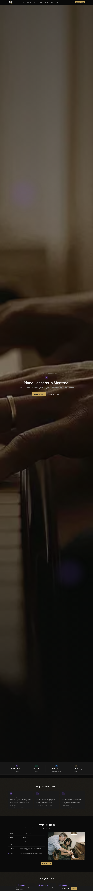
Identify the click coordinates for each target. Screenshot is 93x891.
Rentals (46, 2)
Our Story (29, 2)
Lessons (42, 373)
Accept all (74, 888)
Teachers (52, 2)
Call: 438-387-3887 (55, 394)
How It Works (40, 2)
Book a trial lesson (80, 2)
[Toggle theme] (73, 2)
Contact (57, 2)
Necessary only (65, 888)
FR (69, 2)
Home (24, 2)
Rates (34, 2)
